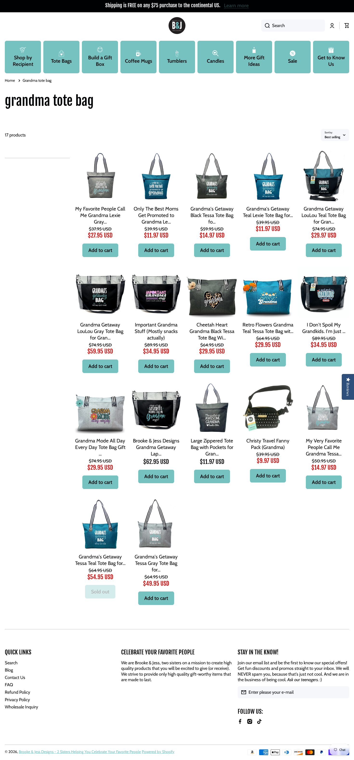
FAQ (9, 684)
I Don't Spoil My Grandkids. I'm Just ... (323, 328)
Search (11, 662)
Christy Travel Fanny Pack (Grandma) (267, 444)
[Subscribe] (343, 692)
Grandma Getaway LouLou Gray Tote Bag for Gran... (100, 331)
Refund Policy (17, 692)
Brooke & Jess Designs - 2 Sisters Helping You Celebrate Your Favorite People (80, 751)
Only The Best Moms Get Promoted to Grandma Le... (156, 215)
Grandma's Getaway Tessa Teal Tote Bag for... (100, 560)
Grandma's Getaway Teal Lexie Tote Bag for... (268, 212)
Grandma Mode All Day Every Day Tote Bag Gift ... (100, 447)
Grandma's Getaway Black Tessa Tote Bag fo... (212, 215)
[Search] (265, 26)
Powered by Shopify (158, 751)
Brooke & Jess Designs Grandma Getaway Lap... (156, 447)
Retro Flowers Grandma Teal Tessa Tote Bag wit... (268, 328)
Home (10, 80)
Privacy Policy (17, 699)
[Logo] (177, 25)
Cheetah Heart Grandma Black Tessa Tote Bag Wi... (212, 331)
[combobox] (293, 26)
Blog (9, 670)
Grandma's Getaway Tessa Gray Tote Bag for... (156, 563)
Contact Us (15, 677)
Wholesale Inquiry (21, 707)
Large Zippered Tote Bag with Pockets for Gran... (212, 447)
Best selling (332, 137)
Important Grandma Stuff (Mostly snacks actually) (156, 331)
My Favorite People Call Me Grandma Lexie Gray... (100, 215)
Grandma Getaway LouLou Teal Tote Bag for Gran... (324, 215)
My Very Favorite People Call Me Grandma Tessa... (324, 447)
